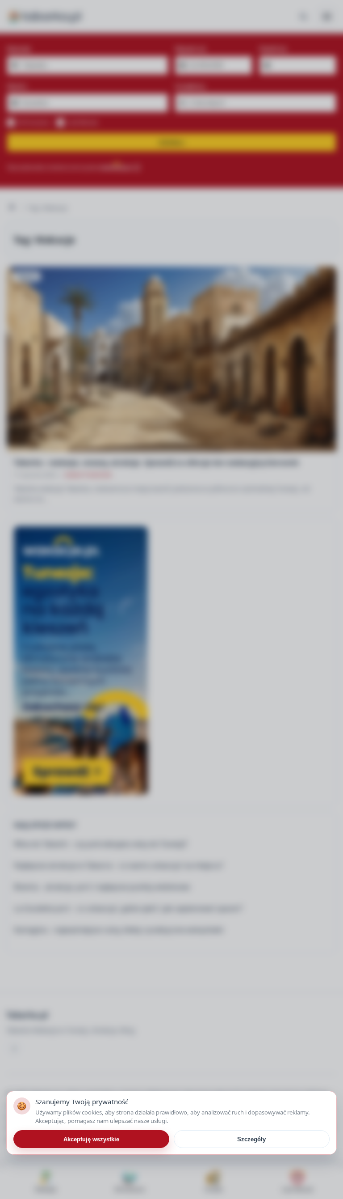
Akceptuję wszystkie (91, 1139)
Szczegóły (251, 1139)
